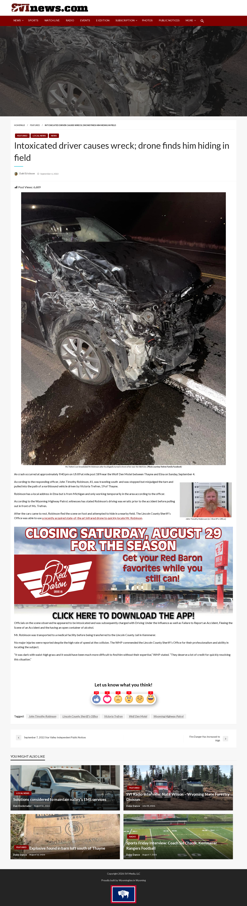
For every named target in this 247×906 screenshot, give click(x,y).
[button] (202, 21)
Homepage (19, 125)
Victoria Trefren (113, 716)
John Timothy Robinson (42, 716)
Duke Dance (133, 805)
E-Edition (102, 20)
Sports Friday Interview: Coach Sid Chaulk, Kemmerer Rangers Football (171, 845)
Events (85, 20)
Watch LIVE (52, 20)
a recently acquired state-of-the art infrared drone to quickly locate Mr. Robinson (92, 518)
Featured (35, 125)
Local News (39, 135)
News (17, 20)
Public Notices (169, 20)
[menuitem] (17, 21)
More (189, 20)
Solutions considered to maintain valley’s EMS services (59, 799)
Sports (33, 20)
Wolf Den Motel (138, 716)
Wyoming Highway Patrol (169, 716)
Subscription (125, 20)
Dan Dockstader (22, 805)
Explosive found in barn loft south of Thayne (67, 848)
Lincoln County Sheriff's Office (80, 716)
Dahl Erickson (27, 173)
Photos (147, 20)
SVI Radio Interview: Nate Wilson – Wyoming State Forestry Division (177, 797)
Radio (70, 20)
